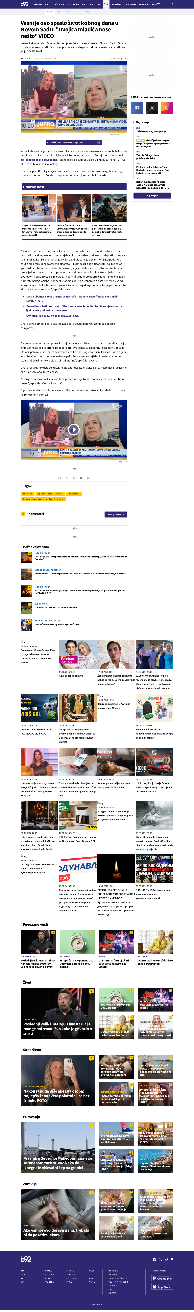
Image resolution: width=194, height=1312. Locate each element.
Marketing (113, 1271)
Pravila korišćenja (118, 1278)
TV (90, 1274)
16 (30, 587)
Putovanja (48, 1274)
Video (92, 1271)
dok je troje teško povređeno (39, 159)
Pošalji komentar (116, 514)
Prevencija (29, 1225)
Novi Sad (28, 493)
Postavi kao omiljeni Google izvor (65, 142)
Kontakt (112, 1293)
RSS (110, 1289)
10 (30, 621)
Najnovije (38, 4)
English (92, 1278)
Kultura (47, 1278)
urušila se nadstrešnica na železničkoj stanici (43, 499)
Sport (23, 1274)
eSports (70, 1271)
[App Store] (162, 1286)
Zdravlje (47, 1271)
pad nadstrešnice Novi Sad (50, 493)
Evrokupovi (41, 604)
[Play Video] (74, 429)
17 (30, 553)
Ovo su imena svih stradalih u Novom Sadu (52, 316)
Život (23, 1282)
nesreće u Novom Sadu (103, 151)
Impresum (113, 1274)
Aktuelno (26, 58)
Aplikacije (113, 1285)
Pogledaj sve (152, 195)
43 (30, 570)
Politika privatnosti (118, 1282)
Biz (22, 1278)
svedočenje (75, 493)
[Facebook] (137, 108)
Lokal (69, 1282)
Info (23, 1271)
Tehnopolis (71, 1274)
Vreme (92, 1282)
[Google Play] (162, 1278)
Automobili (71, 1278)
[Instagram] (167, 108)
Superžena (48, 1282)
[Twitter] (152, 108)
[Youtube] (172, 1259)
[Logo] (24, 4)
